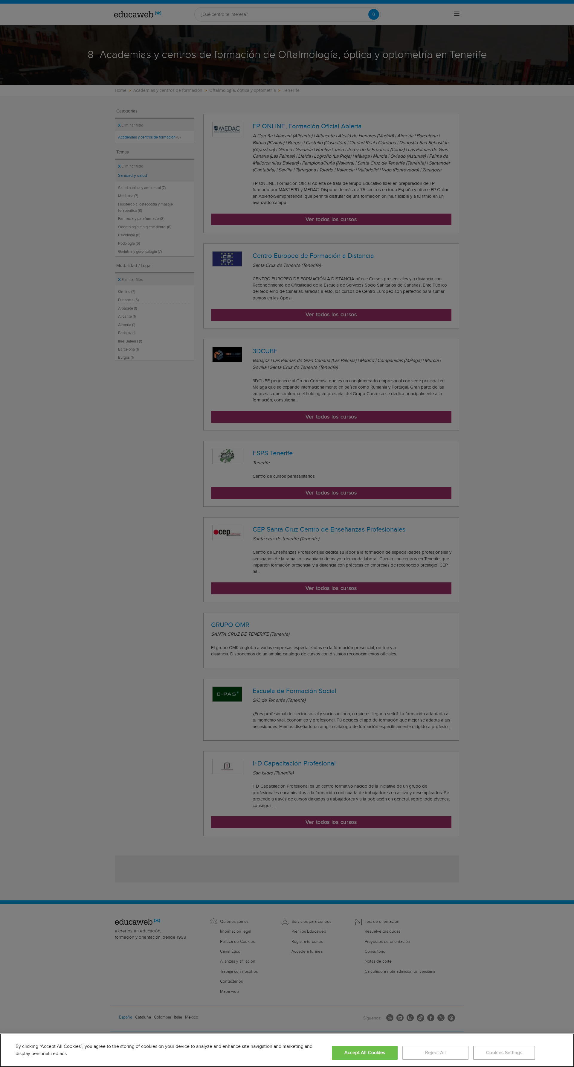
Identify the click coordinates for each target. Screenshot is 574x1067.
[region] (287, 1050)
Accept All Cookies (364, 1053)
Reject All (435, 1053)
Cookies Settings (504, 1053)
